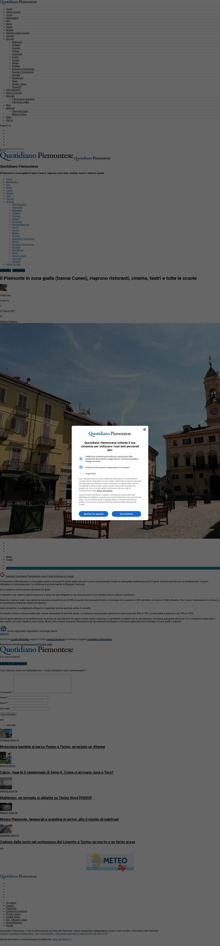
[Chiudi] (145, 430)
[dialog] (110, 473)
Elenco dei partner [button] (104, 490)
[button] (110, 474)
